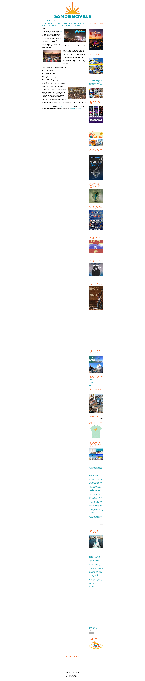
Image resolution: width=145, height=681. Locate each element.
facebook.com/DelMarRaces (75, 108)
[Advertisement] (96, 330)
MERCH (55, 20)
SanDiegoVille (72, 671)
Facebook (91, 380)
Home (65, 114)
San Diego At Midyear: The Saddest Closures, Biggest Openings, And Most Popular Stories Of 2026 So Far (95, 83)
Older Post (85, 114)
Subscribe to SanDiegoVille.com (93, 628)
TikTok (90, 384)
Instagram (91, 379)
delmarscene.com (64, 106)
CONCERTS (49, 20)
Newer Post (44, 114)
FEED (44, 20)
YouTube (91, 385)
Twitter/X (91, 382)
